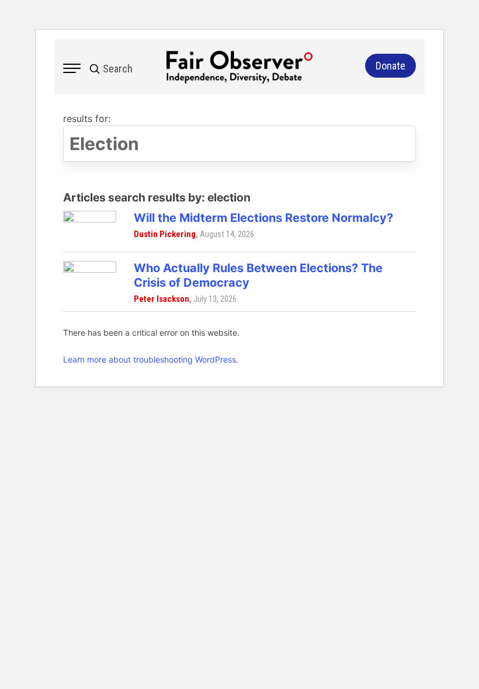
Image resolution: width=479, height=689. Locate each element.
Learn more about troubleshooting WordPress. (150, 359)
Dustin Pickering (165, 234)
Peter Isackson (161, 299)
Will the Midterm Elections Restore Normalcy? (263, 218)
